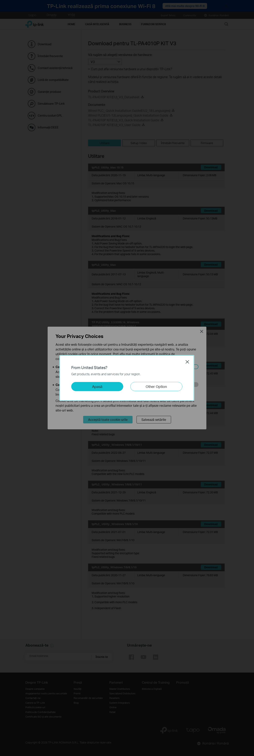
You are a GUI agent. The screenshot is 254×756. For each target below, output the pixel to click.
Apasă (97, 386)
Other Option (156, 386)
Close (187, 361)
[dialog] (127, 378)
